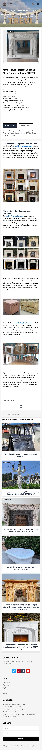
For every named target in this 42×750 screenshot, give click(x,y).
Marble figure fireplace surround (17, 131)
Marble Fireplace (29, 10)
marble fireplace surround (18, 133)
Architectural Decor (14, 10)
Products (11, 14)
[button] (37, 400)
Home (5, 14)
